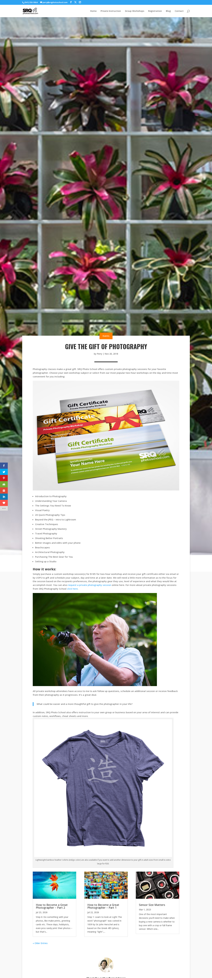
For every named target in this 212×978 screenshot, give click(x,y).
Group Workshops (134, 11)
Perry (99, 353)
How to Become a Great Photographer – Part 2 (52, 906)
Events (106, 335)
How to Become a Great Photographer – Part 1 (103, 906)
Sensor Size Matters (152, 905)
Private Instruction (111, 11)
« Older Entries (40, 943)
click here (72, 588)
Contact (179, 11)
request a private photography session (89, 584)
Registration (155, 11)
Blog (168, 11)
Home (93, 11)
